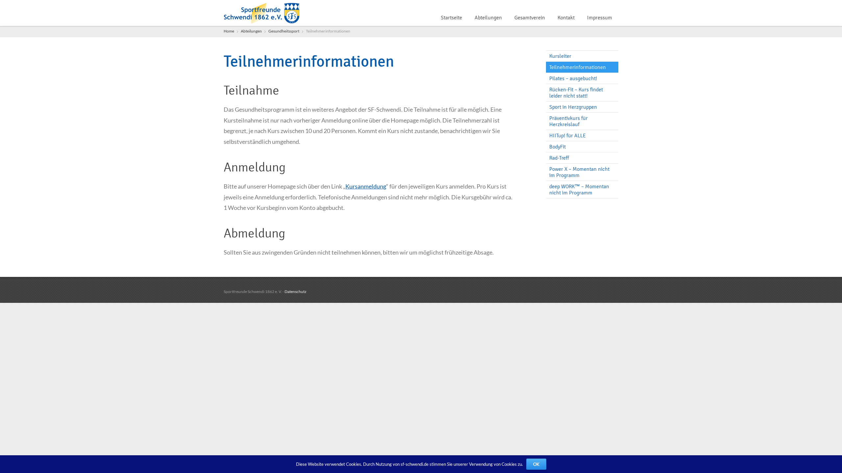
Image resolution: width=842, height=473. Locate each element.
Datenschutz (296, 291)
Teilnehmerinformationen (577, 67)
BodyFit (557, 147)
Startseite (451, 17)
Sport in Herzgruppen (573, 107)
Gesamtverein (529, 17)
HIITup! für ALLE (567, 135)
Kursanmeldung (365, 186)
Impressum (599, 17)
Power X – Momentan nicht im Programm (579, 172)
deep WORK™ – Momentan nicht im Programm (579, 189)
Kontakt (566, 17)
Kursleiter (560, 56)
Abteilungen (488, 17)
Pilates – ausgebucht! (573, 78)
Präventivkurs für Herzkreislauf (568, 121)
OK (536, 464)
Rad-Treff (559, 158)
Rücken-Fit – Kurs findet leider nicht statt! (576, 92)
